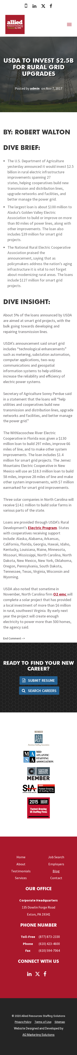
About (20, 864)
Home (20, 857)
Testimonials (21, 871)
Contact (56, 878)
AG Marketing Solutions (38, 1034)
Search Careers (41, 690)
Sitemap (60, 1021)
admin (35, 88)
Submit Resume (41, 680)
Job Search (56, 857)
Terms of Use (42, 1021)
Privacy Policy (23, 1021)
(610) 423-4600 (49, 944)
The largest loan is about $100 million (37, 206)
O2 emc (60, 594)
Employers (56, 864)
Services (21, 878)
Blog (56, 871)
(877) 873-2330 (49, 936)
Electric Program (42, 527)
